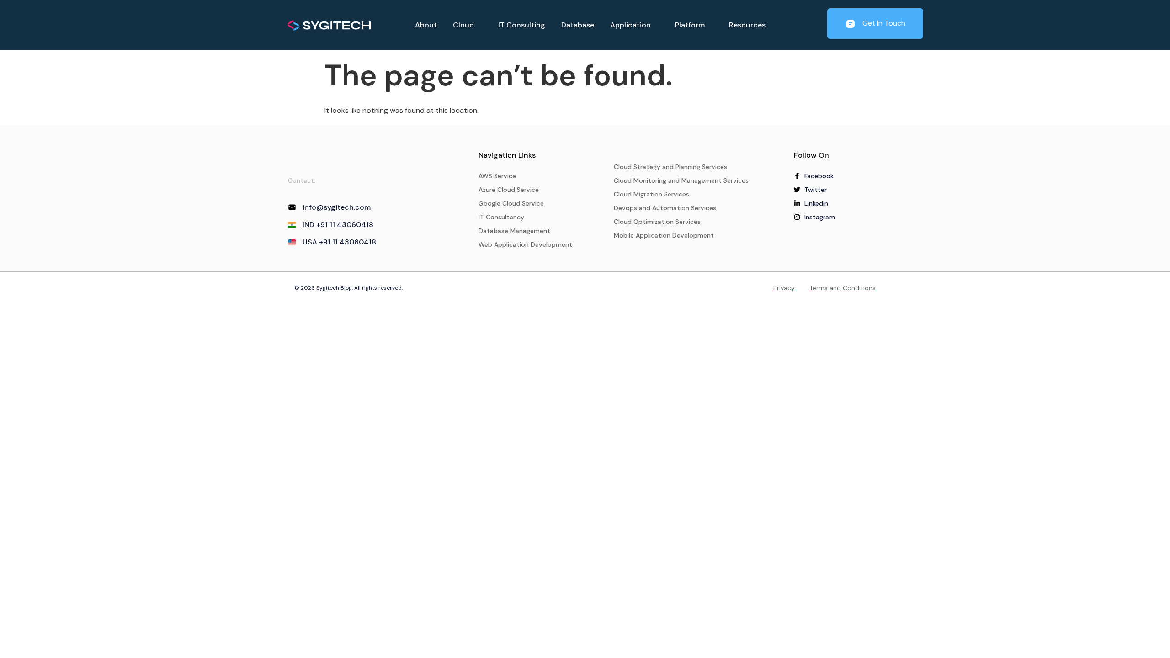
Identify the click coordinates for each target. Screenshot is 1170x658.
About (426, 25)
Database (577, 25)
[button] (467, 25)
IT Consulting (521, 25)
